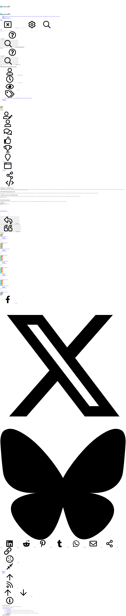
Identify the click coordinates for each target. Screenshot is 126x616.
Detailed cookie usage (8, 613)
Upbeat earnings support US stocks (3, 236)
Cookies (18, 562)
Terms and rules (3, 571)
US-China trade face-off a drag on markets (4, 285)
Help (2, 572)
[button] (12, 38)
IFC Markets (1, 109)
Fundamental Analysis (4, 238)
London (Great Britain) (4, 161)
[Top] (9, 580)
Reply (1, 204)
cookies (6, 606)
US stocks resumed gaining (3, 273)
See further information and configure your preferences (7, 607)
